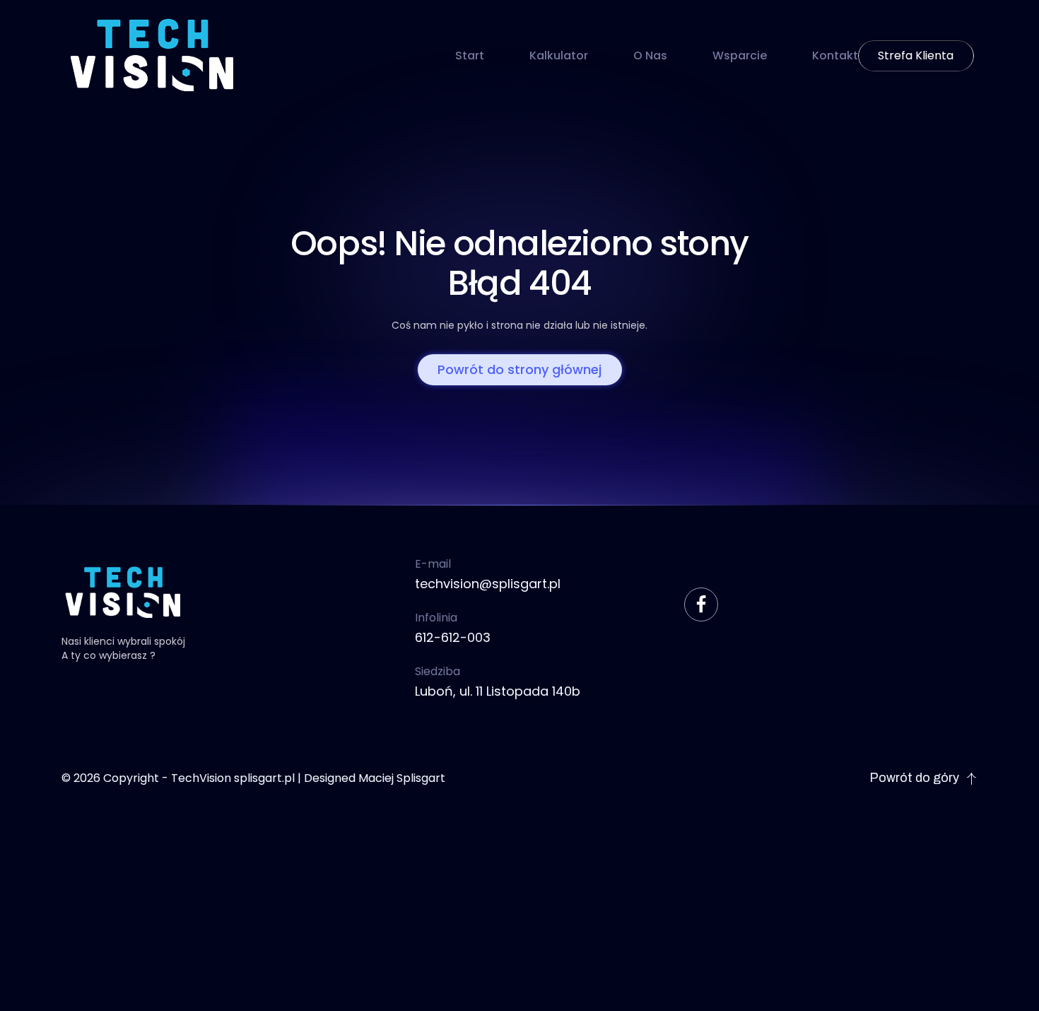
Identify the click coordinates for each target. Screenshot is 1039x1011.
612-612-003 (453, 637)
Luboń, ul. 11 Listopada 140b (497, 691)
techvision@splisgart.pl (487, 583)
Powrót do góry (914, 778)
